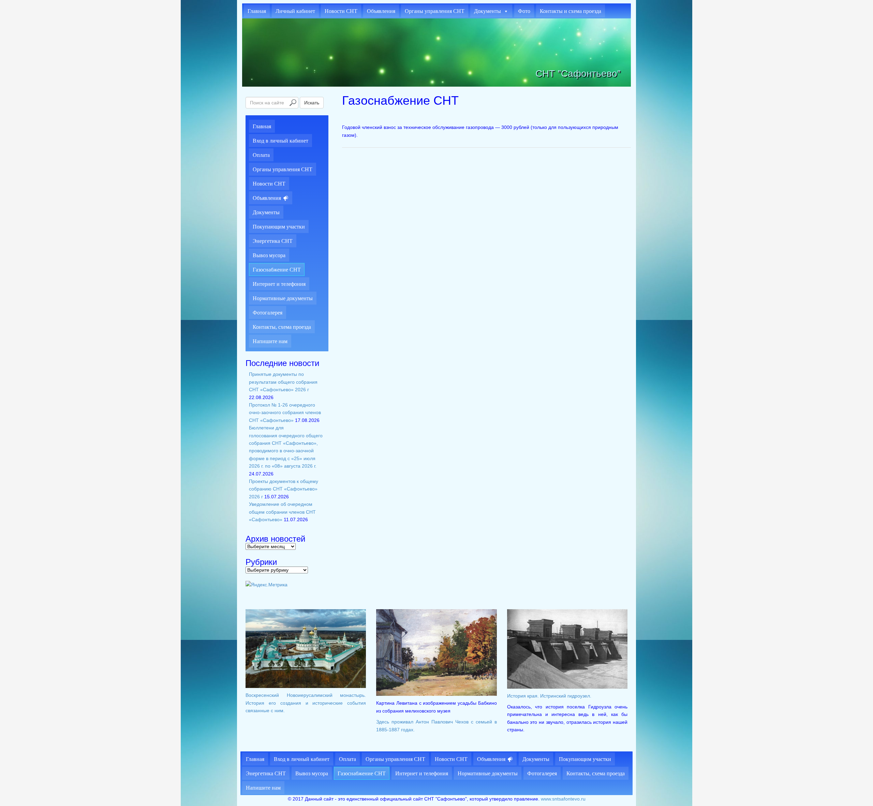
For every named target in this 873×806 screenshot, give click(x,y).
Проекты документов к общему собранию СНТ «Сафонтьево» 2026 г (283, 489)
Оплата (261, 155)
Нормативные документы (283, 298)
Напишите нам (270, 341)
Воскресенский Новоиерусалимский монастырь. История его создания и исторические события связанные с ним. (306, 702)
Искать (311, 102)
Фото (524, 11)
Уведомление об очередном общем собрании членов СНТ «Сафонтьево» (282, 511)
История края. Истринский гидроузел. (549, 696)
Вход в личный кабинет (280, 141)
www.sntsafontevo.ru (563, 799)
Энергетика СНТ (273, 241)
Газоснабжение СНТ (277, 270)
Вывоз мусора (269, 255)
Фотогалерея (267, 313)
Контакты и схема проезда (570, 11)
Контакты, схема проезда (282, 327)
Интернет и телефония (279, 284)
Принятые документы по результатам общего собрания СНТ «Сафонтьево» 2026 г (283, 381)
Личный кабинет (295, 11)
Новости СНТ (341, 11)
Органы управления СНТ (434, 11)
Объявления (381, 11)
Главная (257, 11)
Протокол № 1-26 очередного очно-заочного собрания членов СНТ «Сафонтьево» (285, 412)
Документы (487, 11)
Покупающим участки (279, 227)
